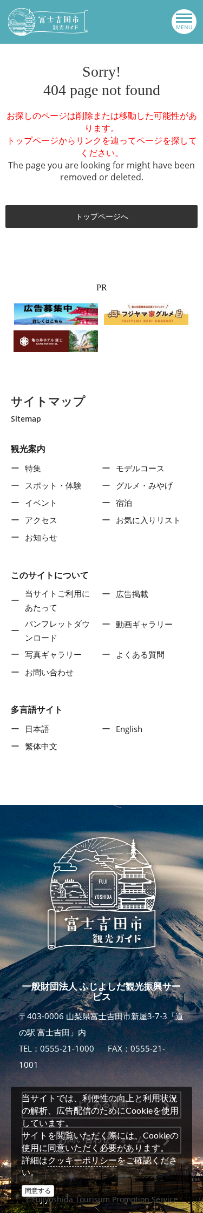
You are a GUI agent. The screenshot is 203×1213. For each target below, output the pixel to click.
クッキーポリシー (82, 1160)
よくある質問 (140, 654)
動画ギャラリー (144, 624)
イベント (41, 502)
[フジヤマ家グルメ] (146, 313)
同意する (38, 1190)
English (129, 728)
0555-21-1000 (67, 1048)
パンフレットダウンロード (57, 630)
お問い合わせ (49, 672)
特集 (33, 468)
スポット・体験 (53, 485)
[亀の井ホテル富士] (56, 340)
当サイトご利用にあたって (57, 600)
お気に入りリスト (148, 519)
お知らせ (41, 537)
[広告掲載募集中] (56, 313)
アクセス (41, 519)
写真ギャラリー (53, 654)
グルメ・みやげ (144, 485)
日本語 (37, 728)
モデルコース (140, 468)
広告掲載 (132, 593)
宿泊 (124, 502)
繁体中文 (41, 746)
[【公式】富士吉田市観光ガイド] (48, 22)
